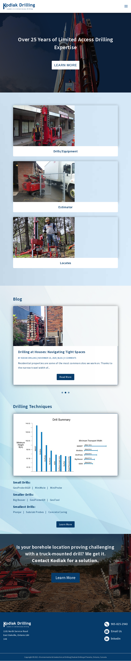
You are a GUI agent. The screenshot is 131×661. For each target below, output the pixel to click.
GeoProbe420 (37, 499)
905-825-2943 (116, 624)
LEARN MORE (65, 65)
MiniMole (40, 487)
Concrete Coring (57, 512)
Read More (65, 377)
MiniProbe (56, 487)
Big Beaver (19, 499)
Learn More (65, 141)
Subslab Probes (35, 512)
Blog (60, 358)
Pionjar (17, 512)
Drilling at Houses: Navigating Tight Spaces (51, 352)
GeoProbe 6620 (22, 487)
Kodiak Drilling (29, 358)
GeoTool (55, 499)
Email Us (113, 631)
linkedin (112, 638)
